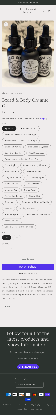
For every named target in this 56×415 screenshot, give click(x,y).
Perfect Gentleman (13, 196)
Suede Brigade (11, 215)
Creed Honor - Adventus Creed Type (22, 159)
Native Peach (30, 190)
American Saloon (29, 128)
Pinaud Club (34, 196)
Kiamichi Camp (12, 171)
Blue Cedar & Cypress (38, 147)
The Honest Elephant (17, 405)
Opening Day (11, 190)
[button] (5, 11)
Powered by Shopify (32, 405)
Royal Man (10, 202)
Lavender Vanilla (33, 171)
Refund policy (48, 405)
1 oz (6, 238)
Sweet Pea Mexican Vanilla (37, 215)
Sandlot (8, 208)
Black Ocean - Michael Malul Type (21, 141)
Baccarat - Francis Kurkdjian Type (20, 135)
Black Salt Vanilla (13, 147)
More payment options (28, 273)
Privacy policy (22, 409)
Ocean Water (33, 184)
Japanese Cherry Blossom (35, 165)
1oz (18, 238)
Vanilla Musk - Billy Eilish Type (19, 227)
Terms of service (36, 409)
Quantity (5, 244)
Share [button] (7, 306)
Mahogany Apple (36, 178)
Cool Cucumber (36, 153)
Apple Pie (9, 128)
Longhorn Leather (13, 178)
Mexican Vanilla (12, 184)
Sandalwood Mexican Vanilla (35, 202)
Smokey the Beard (27, 208)
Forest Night (10, 165)
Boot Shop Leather (13, 153)
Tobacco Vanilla (12, 221)
